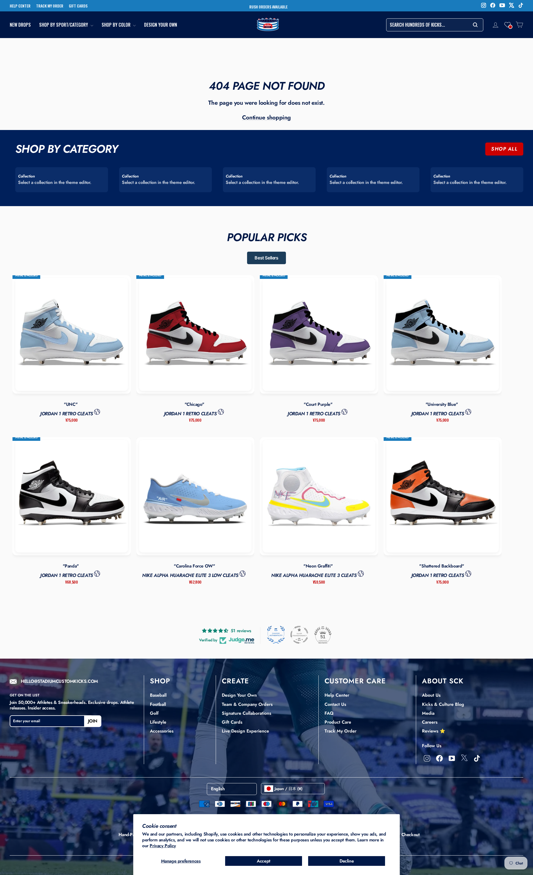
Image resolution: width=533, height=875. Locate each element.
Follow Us (431, 745)
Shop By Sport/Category (64, 25)
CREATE (235, 681)
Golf (154, 713)
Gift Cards (232, 722)
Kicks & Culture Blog (443, 704)
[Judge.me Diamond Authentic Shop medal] (276, 635)
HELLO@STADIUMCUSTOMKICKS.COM (59, 681)
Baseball (158, 695)
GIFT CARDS (78, 5)
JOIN (92, 721)
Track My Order (340, 731)
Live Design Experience (245, 731)
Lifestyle (158, 722)
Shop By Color (117, 25)
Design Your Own (160, 25)
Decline (347, 861)
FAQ (329, 713)
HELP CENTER (20, 5)
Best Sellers (266, 258)
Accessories (162, 731)
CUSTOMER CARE (355, 681)
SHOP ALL (504, 148)
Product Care (338, 722)
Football (158, 704)
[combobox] (434, 24)
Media (428, 713)
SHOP (160, 681)
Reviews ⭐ (433, 731)
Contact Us (335, 704)
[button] (507, 25)
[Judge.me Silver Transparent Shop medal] (299, 635)
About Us (431, 695)
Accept (263, 861)
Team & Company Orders (247, 704)
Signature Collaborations (246, 713)
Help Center (337, 695)
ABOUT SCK (442, 681)
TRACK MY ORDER (49, 5)
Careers (430, 722)
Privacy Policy (163, 845)
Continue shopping (266, 117)
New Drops (20, 25)
